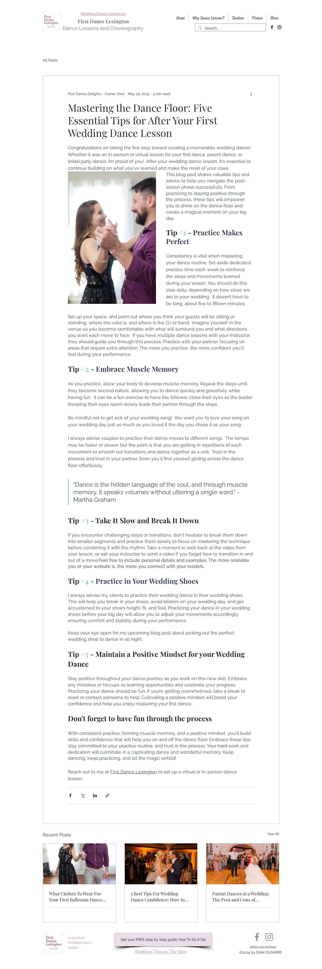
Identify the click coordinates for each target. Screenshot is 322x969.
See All (273, 834)
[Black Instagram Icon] (279, 27)
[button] (163, 939)
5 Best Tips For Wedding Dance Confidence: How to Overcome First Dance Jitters (160, 897)
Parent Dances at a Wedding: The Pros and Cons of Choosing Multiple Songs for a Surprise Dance (241, 897)
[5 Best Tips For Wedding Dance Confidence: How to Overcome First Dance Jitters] (161, 863)
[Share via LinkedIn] (95, 795)
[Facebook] (257, 937)
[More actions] (251, 94)
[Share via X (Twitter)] (82, 795)
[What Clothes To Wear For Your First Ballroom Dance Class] (79, 863)
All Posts (50, 60)
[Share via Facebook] (70, 795)
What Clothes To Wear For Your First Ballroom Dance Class (75, 897)
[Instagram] (269, 937)
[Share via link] (107, 795)
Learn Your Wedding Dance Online (80, 942)
